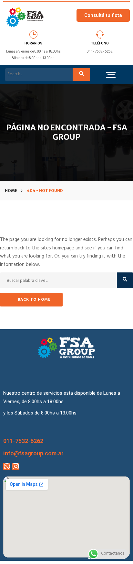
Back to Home (34, 300)
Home (11, 190)
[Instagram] (15, 466)
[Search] (81, 74)
